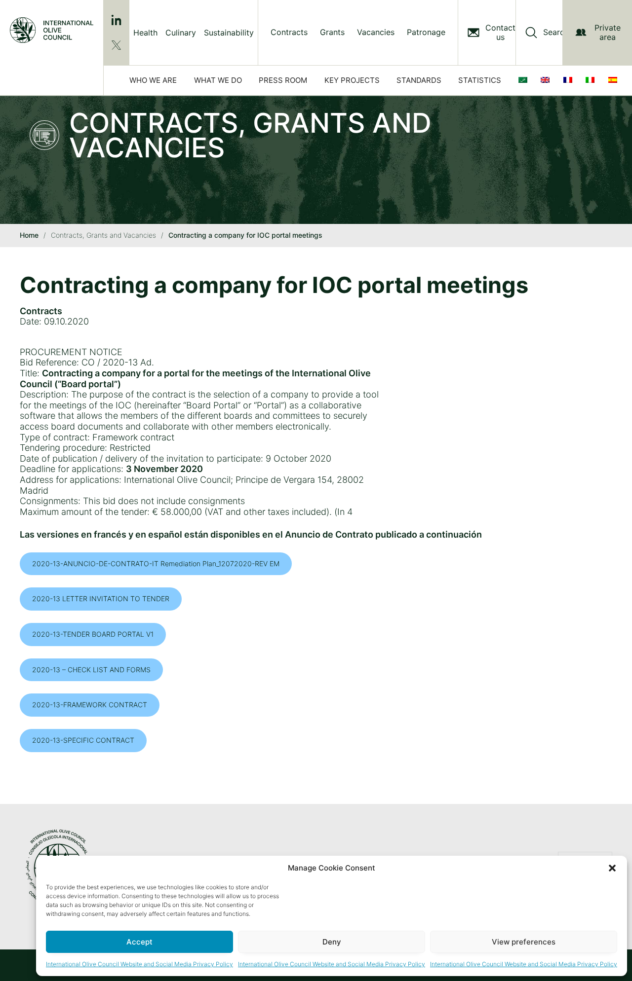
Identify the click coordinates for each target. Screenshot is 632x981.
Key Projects (352, 80)
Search (556, 32)
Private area (607, 32)
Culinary (180, 32)
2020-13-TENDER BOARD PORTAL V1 (93, 634)
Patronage (426, 32)
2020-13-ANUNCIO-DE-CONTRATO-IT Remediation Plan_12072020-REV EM (155, 563)
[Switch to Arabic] (524, 80)
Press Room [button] (283, 80)
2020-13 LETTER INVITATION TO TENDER (100, 598)
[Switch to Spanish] (614, 80)
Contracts (289, 32)
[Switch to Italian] (592, 80)
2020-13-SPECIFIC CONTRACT (83, 740)
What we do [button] (218, 80)
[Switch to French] (569, 80)
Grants (332, 32)
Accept (139, 941)
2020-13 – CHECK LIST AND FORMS (91, 669)
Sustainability (229, 32)
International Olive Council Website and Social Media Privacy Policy (139, 964)
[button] (612, 868)
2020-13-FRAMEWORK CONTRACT (89, 704)
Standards (418, 80)
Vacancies (376, 32)
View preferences (523, 941)
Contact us (500, 32)
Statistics (479, 80)
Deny (331, 941)
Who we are (153, 80)
